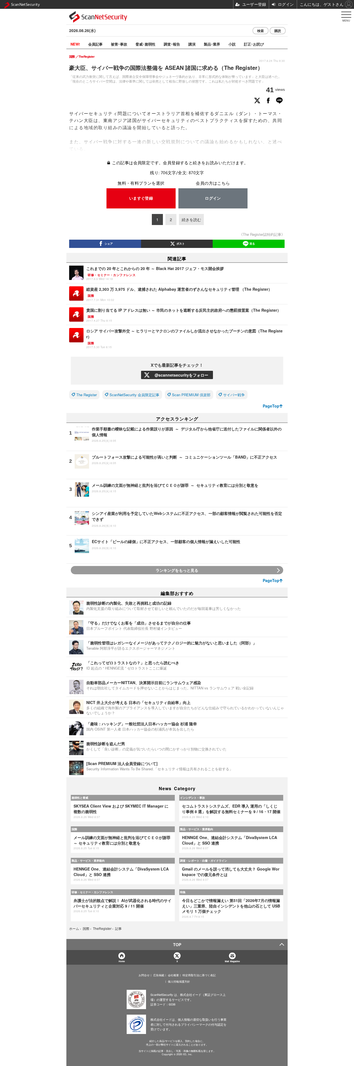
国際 (74, 829)
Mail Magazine (232, 961)
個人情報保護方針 (179, 981)
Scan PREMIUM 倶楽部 (191, 394)
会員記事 (95, 44)
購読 (277, 30)
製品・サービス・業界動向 (196, 829)
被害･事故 (119, 44)
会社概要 (173, 975)
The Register (86, 394)
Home (122, 961)
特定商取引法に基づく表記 (199, 975)
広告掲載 (158, 975)
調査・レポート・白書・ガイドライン (203, 860)
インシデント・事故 (192, 797)
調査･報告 (172, 44)
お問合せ (144, 975)
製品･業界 (212, 44)
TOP (177, 944)
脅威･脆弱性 (145, 44)
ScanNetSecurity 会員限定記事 (134, 394)
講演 (192, 44)
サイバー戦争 (234, 394)
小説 (232, 44)
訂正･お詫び (254, 44)
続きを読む (191, 219)
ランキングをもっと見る (177, 570)
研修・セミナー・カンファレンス (92, 892)
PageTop (271, 406)
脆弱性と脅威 (80, 797)
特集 (183, 892)
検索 (260, 30)
